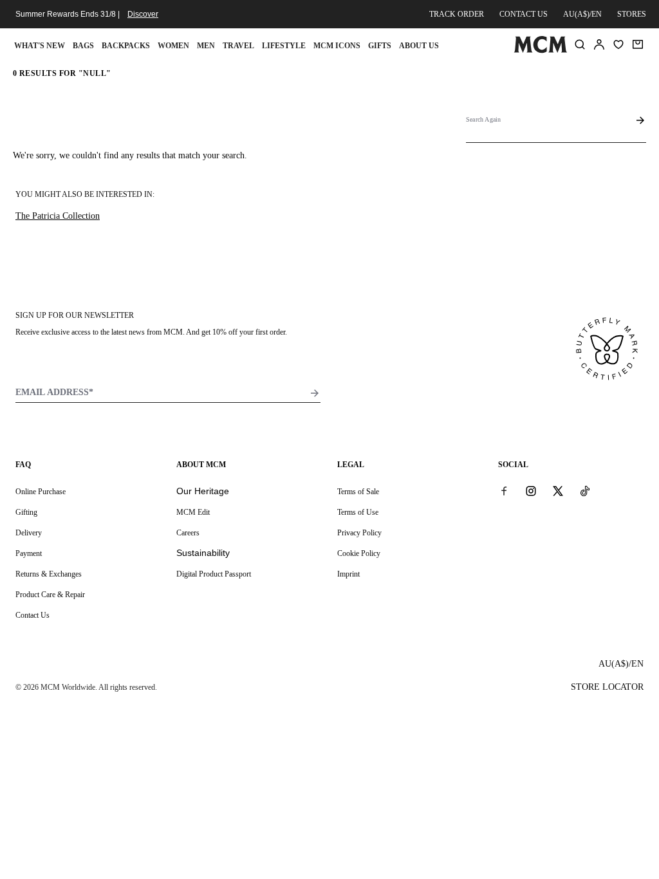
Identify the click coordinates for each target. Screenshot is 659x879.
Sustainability (203, 553)
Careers (188, 532)
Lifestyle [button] (284, 45)
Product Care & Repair (50, 594)
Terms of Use (357, 512)
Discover (142, 14)
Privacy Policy (359, 532)
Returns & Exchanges (48, 573)
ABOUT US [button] (419, 45)
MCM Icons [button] (336, 45)
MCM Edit (193, 512)
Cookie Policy (358, 553)
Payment (28, 553)
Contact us (523, 14)
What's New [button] (39, 45)
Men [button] (206, 45)
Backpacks (126, 45)
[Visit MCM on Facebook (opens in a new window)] (504, 491)
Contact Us (32, 615)
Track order (456, 14)
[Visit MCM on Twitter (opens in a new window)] (558, 491)
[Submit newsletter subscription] (314, 393)
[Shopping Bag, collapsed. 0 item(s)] (638, 44)
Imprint (348, 573)
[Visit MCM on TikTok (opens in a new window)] (585, 491)
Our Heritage (202, 491)
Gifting (26, 512)
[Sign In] (599, 44)
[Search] (580, 44)
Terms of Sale (358, 491)
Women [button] (173, 45)
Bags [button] (83, 45)
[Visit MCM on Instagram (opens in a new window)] (531, 491)
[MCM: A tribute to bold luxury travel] (540, 50)
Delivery (28, 532)
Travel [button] (238, 45)
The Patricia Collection (57, 216)
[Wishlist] (618, 44)
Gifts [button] (379, 45)
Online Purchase (40, 491)
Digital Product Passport (213, 573)
